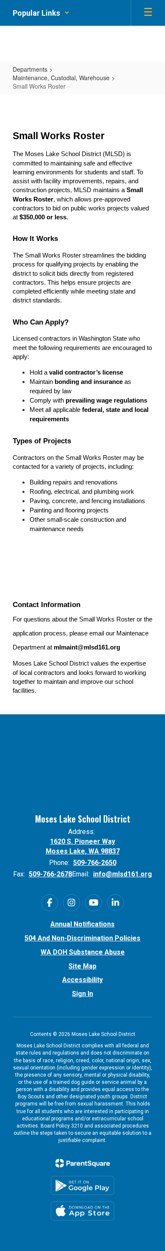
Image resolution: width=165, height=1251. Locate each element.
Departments (30, 69)
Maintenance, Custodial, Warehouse (61, 77)
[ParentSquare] (82, 1163)
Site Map (82, 966)
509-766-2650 (94, 863)
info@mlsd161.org (122, 874)
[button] (41, 12)
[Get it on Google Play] (82, 1185)
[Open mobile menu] (148, 12)
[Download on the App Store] (82, 1210)
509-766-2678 (50, 874)
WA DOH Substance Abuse (83, 952)
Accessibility (82, 980)
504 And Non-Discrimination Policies (82, 938)
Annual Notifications (82, 924)
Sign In (82, 994)
